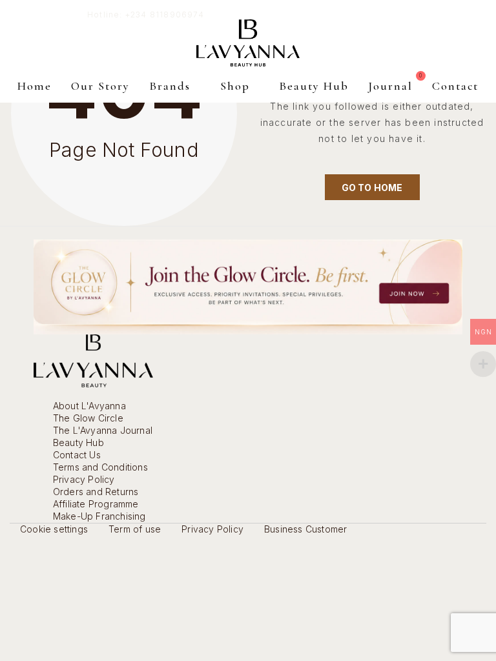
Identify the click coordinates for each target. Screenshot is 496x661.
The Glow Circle (88, 417)
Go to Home (372, 187)
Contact (455, 86)
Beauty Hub (314, 86)
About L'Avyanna (89, 405)
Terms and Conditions (100, 467)
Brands (170, 86)
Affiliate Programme (96, 503)
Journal (390, 86)
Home (34, 86)
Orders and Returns (96, 491)
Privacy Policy (84, 479)
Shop (235, 86)
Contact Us (77, 454)
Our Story (100, 86)
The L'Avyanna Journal (102, 430)
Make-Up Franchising (99, 516)
